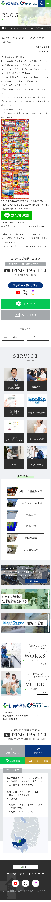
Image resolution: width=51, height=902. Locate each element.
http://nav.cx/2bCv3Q (13, 222)
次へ (36, 337)
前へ (15, 337)
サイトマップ (38, 874)
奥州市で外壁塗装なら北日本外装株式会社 (29, 891)
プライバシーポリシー (17, 874)
